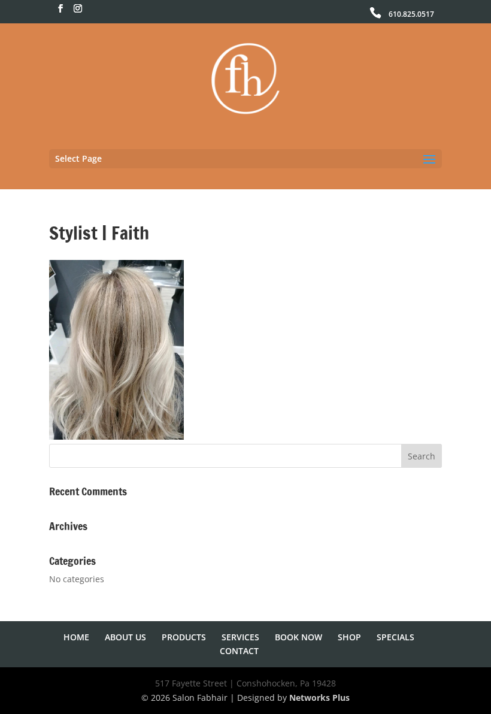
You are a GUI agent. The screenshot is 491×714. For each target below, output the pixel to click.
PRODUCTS (184, 637)
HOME (76, 637)
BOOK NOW (298, 637)
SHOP (349, 637)
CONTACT (239, 650)
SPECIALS (395, 637)
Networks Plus (319, 697)
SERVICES (240, 637)
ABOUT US (125, 637)
